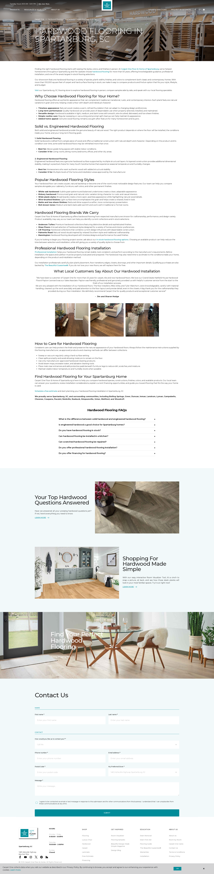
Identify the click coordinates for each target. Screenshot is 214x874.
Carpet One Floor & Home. (35, 862)
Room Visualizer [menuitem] (117, 836)
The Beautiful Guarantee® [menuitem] (150, 848)
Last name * (113, 714)
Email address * (114, 752)
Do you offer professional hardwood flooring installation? (88, 447)
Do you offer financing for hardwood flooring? (82, 453)
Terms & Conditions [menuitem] (177, 852)
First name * (39, 714)
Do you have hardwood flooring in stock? (80, 430)
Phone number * (41, 752)
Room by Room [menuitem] (175, 840)
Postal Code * (40, 766)
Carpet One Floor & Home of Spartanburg (140, 69)
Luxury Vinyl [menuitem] (87, 840)
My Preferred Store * (116, 766)
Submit (107, 813)
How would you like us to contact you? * (50, 739)
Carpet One (39, 19)
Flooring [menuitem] (85, 836)
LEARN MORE (40, 518)
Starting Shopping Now (60, 657)
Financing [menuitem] (86, 860)
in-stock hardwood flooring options (112, 240)
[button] (195, 9)
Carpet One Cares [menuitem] (176, 844)
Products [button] (15, 10)
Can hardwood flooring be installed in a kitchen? (83, 436)
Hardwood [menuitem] (86, 844)
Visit (37, 90)
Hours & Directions (157, 10)
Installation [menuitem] (144, 856)
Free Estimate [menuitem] (87, 856)
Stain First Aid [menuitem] (145, 840)
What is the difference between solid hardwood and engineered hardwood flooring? (102, 419)
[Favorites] (200, 9)
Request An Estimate (181, 10)
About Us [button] (55, 10)
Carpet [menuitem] (84, 848)
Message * (39, 780)
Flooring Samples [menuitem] (118, 840)
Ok (177, 869)
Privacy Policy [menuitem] (174, 856)
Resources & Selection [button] (35, 10)
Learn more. (15, 870)
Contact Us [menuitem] (173, 848)
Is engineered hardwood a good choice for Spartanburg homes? (92, 425)
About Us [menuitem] (172, 836)
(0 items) (204, 9)
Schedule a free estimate (46, 391)
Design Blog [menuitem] (116, 850)
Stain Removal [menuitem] (146, 836)
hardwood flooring (100, 72)
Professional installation (46, 252)
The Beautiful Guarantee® (56, 265)
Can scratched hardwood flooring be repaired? (83, 442)
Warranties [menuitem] (144, 852)
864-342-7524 (43, 4)
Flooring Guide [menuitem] (146, 844)
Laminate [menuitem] (86, 852)
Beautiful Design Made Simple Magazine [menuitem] (120, 845)
